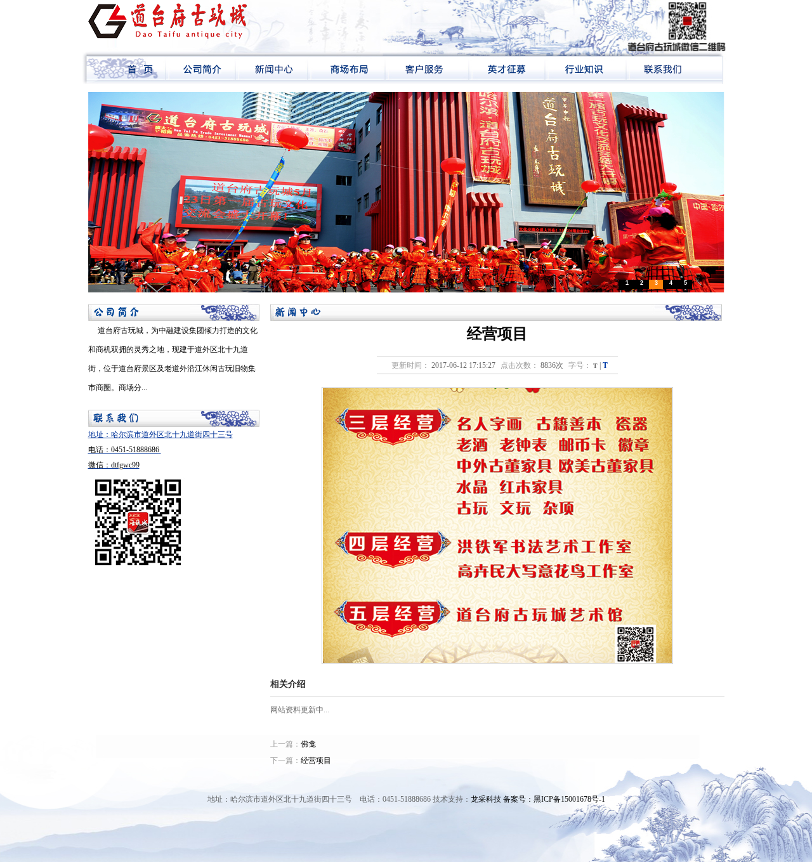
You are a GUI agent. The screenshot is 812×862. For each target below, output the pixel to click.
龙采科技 (486, 799)
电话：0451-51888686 (123, 449)
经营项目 (316, 760)
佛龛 (308, 744)
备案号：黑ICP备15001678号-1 (554, 799)
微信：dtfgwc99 (114, 464)
